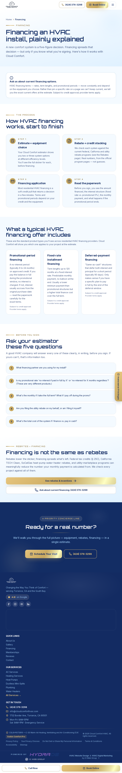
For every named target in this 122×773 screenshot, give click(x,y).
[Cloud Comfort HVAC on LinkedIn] (28, 604)
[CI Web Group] (35, 759)
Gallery (9, 644)
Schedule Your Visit (45, 553)
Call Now (33, 768)
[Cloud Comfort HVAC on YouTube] (21, 604)
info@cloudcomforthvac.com (24, 711)
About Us (10, 640)
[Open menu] (113, 4)
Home (9, 19)
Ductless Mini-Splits (15, 683)
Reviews (10, 656)
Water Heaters (13, 691)
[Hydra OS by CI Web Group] (44, 754)
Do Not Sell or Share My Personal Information (62, 741)
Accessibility (11, 745)
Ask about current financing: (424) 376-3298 (63, 490)
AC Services (12, 672)
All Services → (13, 695)
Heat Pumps (12, 679)
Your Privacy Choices (30, 741)
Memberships (12, 652)
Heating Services (14, 676)
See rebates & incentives (58, 480)
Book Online (99, 4)
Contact (10, 660)
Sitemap (23, 745)
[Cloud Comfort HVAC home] (12, 5)
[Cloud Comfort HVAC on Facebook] (8, 604)
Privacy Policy (12, 741)
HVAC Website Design (79, 756)
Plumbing (10, 687)
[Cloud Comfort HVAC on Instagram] (15, 604)
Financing (10, 648)
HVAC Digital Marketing (102, 756)
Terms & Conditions (93, 741)
